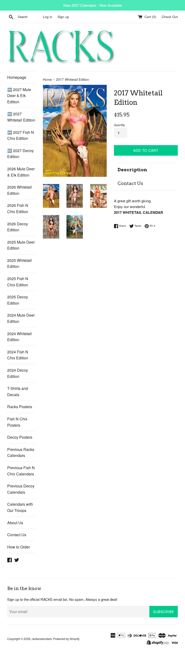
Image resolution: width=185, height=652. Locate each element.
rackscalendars (42, 639)
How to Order (18, 547)
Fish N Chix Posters (17, 422)
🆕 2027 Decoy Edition (20, 154)
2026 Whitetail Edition (19, 190)
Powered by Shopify (66, 639)
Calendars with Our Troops (20, 507)
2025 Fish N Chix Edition (17, 282)
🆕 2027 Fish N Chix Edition (20, 135)
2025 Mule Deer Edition (21, 245)
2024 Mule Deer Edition (21, 318)
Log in (47, 16)
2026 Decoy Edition (17, 227)
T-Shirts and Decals (17, 391)
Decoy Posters (19, 437)
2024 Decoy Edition (17, 373)
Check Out (170, 16)
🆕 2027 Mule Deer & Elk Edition (19, 96)
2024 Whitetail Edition (19, 337)
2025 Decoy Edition (17, 300)
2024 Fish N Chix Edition (17, 355)
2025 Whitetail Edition (19, 263)
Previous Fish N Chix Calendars (21, 471)
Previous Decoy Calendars (20, 489)
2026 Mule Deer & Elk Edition (21, 172)
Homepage (16, 77)
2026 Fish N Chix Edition (17, 208)
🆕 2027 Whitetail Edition (21, 117)
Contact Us (16, 534)
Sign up (63, 16)
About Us (15, 522)
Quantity (119, 125)
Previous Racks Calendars (20, 452)
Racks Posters (19, 406)
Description (132, 169)
